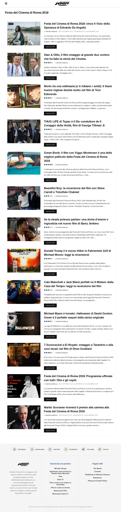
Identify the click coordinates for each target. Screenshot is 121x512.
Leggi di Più (51, 46)
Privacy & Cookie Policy (97, 481)
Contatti (97, 472)
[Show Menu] (6, 3)
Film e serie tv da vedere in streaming (60, 484)
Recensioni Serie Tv (60, 494)
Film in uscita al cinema (60, 488)
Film (11, 24)
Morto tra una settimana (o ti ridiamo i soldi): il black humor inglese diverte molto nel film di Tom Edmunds (78, 90)
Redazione (97, 478)
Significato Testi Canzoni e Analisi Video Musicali (60, 472)
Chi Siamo (97, 468)
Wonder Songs (60, 468)
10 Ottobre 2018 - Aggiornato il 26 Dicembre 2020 (79, 384)
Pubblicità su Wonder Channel (97, 475)
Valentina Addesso (51, 31)
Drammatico (14, 219)
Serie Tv (60, 480)
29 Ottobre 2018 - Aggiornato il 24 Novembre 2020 (79, 31)
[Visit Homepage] (62, 3)
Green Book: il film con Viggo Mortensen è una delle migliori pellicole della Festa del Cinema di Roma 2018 (78, 156)
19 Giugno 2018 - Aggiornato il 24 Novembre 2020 (79, 415)
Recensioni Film (15, 55)
